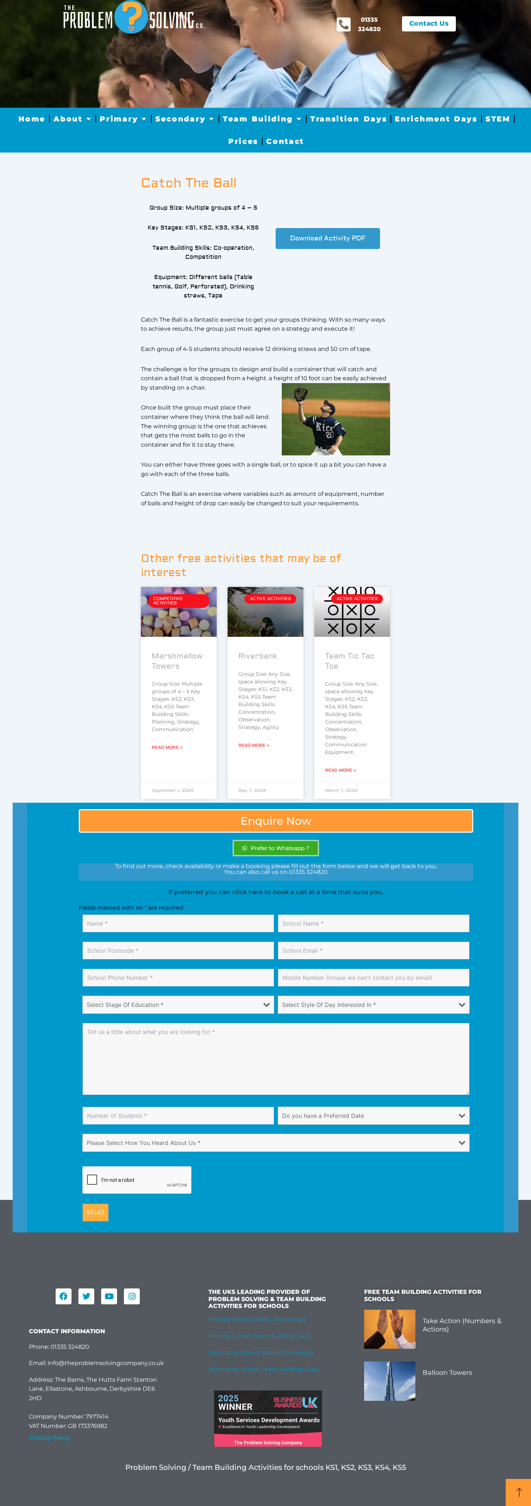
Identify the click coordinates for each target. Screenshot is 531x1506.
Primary (119, 119)
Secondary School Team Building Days (263, 1369)
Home (32, 119)
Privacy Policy (49, 1437)
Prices (243, 141)
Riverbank (257, 656)
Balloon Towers (447, 1373)
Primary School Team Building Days (259, 1336)
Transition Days (348, 119)
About (68, 119)
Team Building (258, 119)
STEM (497, 119)
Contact (285, 141)
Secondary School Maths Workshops (261, 1352)
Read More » (167, 747)
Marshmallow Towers (177, 661)
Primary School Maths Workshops (257, 1319)
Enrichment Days (436, 119)
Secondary (180, 119)
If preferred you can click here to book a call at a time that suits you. (275, 892)
